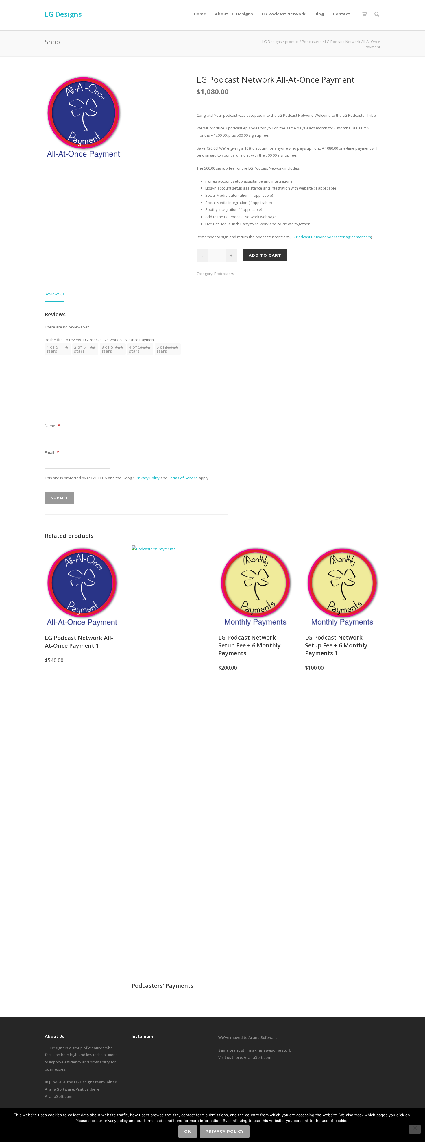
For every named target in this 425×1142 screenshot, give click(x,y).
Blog (319, 14)
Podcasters (312, 41)
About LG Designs (234, 14)
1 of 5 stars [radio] (52, 349)
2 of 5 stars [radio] (80, 349)
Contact (341, 14)
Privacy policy (225, 1131)
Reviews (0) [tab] (54, 293)
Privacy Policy (148, 477)
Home (200, 14)
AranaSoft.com (58, 1096)
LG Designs (63, 14)
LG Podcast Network (284, 14)
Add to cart (265, 255)
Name (52, 425)
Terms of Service (183, 477)
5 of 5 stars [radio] (162, 349)
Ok (187, 1131)
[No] (415, 1129)
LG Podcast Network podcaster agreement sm (331, 236)
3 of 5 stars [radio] (107, 349)
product (292, 41)
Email (52, 452)
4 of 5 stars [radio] (135, 349)
